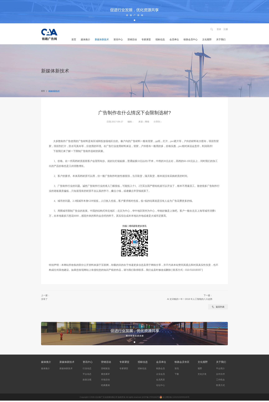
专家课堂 (146, 39)
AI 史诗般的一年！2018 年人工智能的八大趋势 (189, 297)
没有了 (45, 297)
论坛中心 (160, 385)
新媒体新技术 (102, 39)
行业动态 (87, 368)
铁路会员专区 (182, 362)
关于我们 (221, 39)
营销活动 (132, 39)
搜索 (212, 29)
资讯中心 (118, 39)
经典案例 (105, 385)
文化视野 (207, 39)
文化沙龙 (202, 374)
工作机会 (220, 379)
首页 (73, 39)
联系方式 (220, 385)
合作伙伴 (220, 374)
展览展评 (105, 374)
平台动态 (87, 374)
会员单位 (174, 39)
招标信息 (160, 39)
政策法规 (87, 379)
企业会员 (160, 374)
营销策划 (105, 368)
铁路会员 (160, 368)
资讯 (177, 368)
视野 (200, 368)
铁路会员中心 (191, 39)
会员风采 (160, 379)
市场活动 (105, 379)
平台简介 (220, 368)
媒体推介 (85, 39)
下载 (177, 374)
